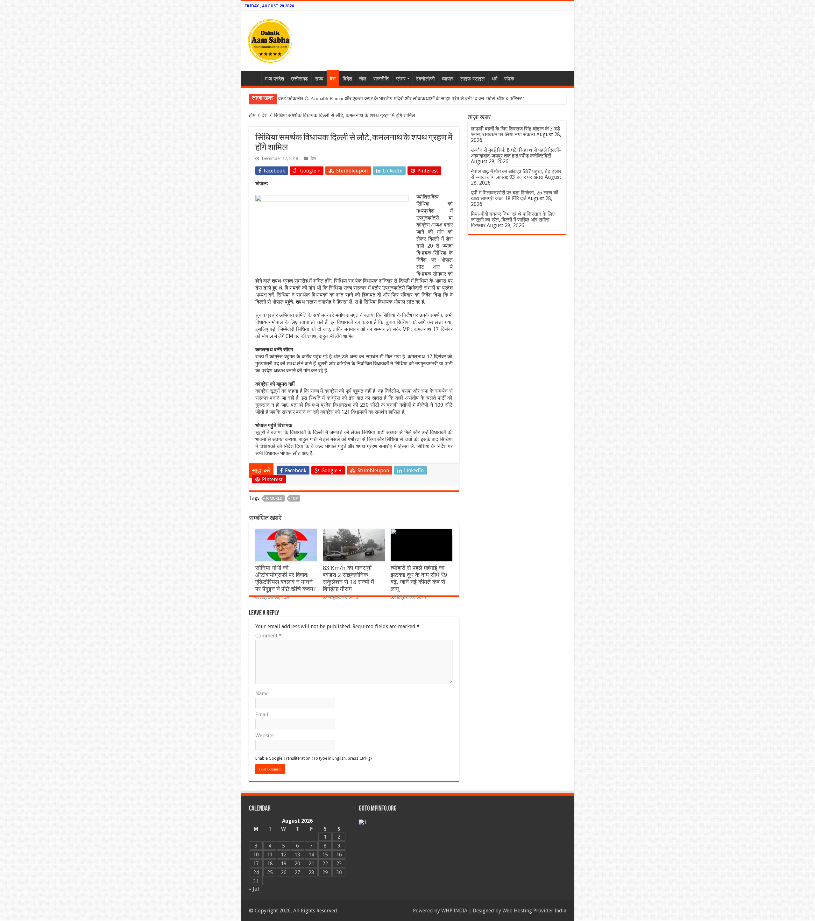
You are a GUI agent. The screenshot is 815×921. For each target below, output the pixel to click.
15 (325, 855)
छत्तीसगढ (299, 79)
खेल (362, 79)
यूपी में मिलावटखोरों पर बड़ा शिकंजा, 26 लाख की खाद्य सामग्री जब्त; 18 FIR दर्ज (514, 195)
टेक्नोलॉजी (425, 79)
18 (270, 864)
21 (311, 864)
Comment (268, 636)
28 (311, 872)
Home (252, 78)
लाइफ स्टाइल (472, 79)
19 (284, 864)
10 (256, 855)
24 (256, 872)
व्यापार (447, 79)
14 (311, 855)
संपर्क (509, 79)
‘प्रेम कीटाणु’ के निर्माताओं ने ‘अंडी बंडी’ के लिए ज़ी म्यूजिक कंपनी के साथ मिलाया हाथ (355, 98)
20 (297, 864)
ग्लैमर (401, 79)
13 (297, 855)
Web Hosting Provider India (534, 911)
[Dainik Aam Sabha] (270, 39)
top (294, 498)
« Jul (254, 889)
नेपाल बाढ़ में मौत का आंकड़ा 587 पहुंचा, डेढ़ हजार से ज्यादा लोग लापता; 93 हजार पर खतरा (516, 174)
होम (253, 115)
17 (256, 864)
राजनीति (381, 79)
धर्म (494, 79)
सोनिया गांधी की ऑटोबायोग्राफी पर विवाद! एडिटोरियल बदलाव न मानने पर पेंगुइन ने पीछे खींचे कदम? (285, 578)
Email (261, 715)
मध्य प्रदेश (274, 79)
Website (264, 736)
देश (333, 79)
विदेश (347, 79)
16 (339, 855)
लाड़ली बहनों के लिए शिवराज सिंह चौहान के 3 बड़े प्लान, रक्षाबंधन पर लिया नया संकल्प (515, 131)
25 (270, 872)
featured (274, 498)
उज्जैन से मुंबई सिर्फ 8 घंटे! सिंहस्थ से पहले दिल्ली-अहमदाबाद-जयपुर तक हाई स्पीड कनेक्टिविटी (516, 153)
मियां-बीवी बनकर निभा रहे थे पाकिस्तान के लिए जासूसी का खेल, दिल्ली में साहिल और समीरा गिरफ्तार (513, 219)
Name (262, 694)
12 (284, 855)
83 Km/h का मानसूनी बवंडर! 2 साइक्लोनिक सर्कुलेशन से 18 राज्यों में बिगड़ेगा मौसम (348, 578)
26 (284, 872)
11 (270, 855)
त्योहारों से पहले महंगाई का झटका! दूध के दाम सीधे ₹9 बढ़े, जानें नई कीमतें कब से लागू (419, 578)
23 (339, 864)
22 (325, 864)
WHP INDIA (454, 911)
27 (297, 872)
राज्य (319, 79)
